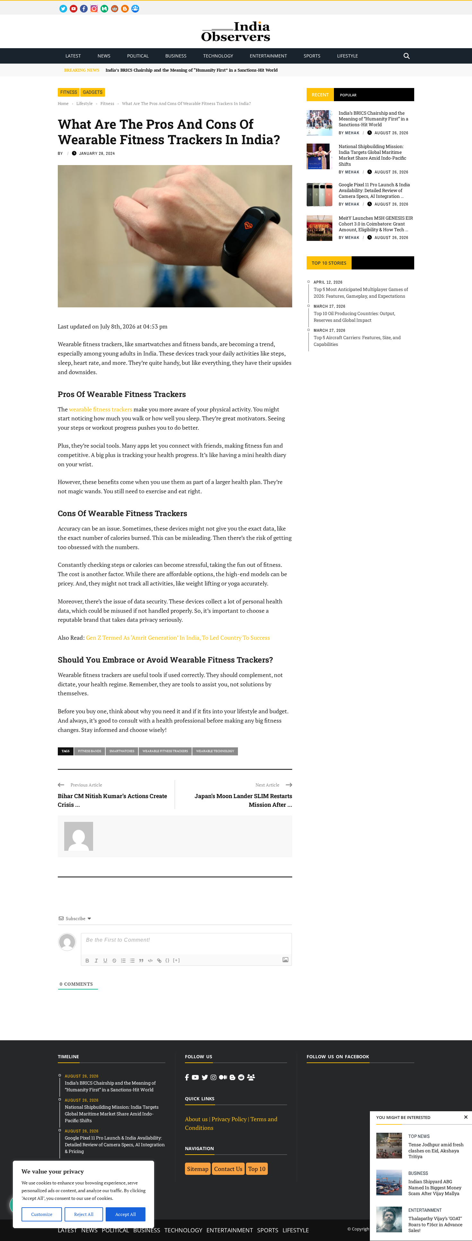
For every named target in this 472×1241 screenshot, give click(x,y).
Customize (41, 1214)
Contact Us (228, 1169)
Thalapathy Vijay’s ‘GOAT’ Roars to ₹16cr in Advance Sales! (435, 1224)
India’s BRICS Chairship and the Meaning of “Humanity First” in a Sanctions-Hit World (373, 119)
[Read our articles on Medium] (223, 1077)
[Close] (466, 1117)
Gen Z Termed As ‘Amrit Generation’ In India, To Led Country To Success (178, 637)
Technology (218, 56)
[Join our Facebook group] (251, 1077)
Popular (348, 94)
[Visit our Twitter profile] (205, 1077)
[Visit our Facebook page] (187, 1077)
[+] (176, 960)
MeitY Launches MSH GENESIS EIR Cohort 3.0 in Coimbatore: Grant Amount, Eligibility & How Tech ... (376, 224)
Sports (312, 56)
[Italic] (96, 960)
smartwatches (121, 751)
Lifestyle (347, 56)
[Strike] (114, 960)
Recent (320, 95)
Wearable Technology (215, 751)
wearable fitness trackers (100, 409)
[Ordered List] (123, 960)
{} (167, 960)
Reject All (83, 1214)
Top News (419, 1136)
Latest (73, 56)
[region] (83, 1194)
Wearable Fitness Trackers (165, 751)
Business (176, 56)
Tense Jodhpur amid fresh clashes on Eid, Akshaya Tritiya (436, 1150)
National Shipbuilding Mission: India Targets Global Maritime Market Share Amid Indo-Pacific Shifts (372, 155)
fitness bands (89, 751)
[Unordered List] (132, 960)
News (104, 56)
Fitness (68, 92)
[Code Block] (150, 960)
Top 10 (257, 1169)
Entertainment (268, 56)
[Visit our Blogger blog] (232, 1077)
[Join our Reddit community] (241, 1077)
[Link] (159, 960)
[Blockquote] (141, 960)
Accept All (125, 1214)
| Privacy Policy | (229, 1119)
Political (138, 56)
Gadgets (92, 92)
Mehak (352, 133)
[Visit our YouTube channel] (195, 1077)
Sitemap (197, 1169)
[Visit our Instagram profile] (213, 1077)
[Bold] (87, 960)
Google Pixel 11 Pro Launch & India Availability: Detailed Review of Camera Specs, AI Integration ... (374, 190)
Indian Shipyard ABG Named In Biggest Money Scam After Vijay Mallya (434, 1187)
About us (196, 1119)
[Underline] (105, 960)
